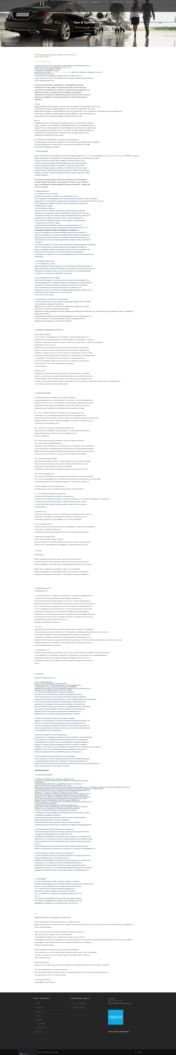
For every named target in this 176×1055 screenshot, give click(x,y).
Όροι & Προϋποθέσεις (79, 1003)
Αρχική (71, 2)
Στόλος (107, 2)
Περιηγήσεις (42, 1023)
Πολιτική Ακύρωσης (79, 1007)
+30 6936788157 (117, 1001)
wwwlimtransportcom (42, 61)
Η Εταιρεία (82, 2)
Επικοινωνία (132, 2)
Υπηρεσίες (95, 2)
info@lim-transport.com (122, 1003)
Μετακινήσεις (43, 1028)
